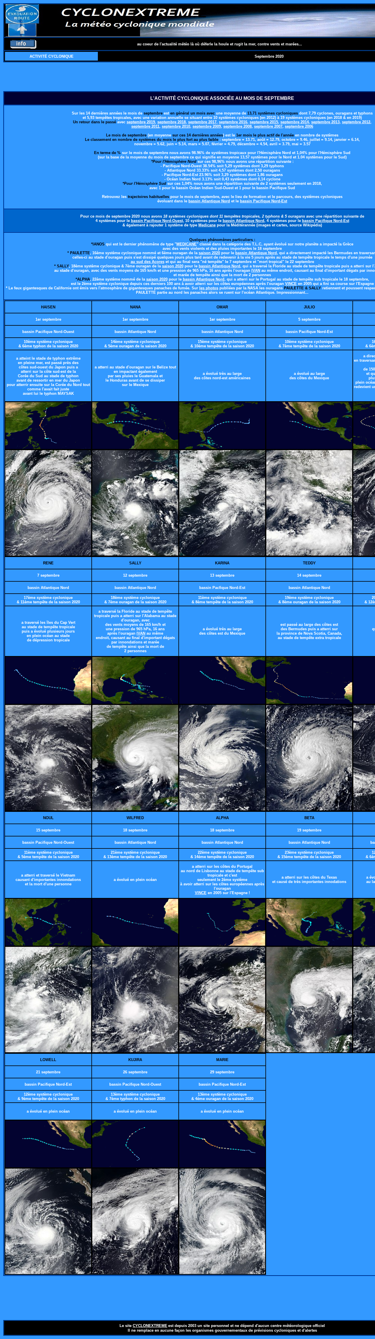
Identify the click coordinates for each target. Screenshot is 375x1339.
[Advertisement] (222, 77)
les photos (208, 288)
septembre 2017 (202, 122)
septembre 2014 (294, 122)
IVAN (255, 270)
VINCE (291, 283)
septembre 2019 (141, 122)
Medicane (207, 225)
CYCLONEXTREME (150, 1325)
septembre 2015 (264, 122)
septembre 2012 (356, 122)
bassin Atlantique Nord (209, 201)
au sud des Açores (147, 261)
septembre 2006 (299, 126)
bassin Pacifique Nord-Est (263, 201)
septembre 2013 (325, 122)
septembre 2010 (176, 126)
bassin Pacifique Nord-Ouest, (157, 220)
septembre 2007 (268, 126)
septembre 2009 (206, 126)
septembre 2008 (237, 126)
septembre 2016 (233, 122)
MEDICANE (186, 244)
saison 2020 (209, 253)
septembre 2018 (171, 122)
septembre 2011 (145, 126)
